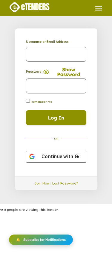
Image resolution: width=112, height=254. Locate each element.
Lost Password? (65, 183)
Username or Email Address (47, 42)
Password (34, 72)
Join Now (42, 183)
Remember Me (41, 102)
